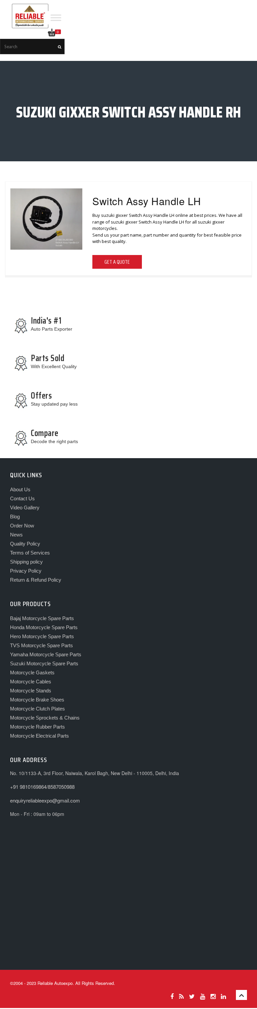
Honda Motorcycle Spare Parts (44, 627)
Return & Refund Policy (35, 580)
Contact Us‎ (22, 498)
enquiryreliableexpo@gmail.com (45, 800)
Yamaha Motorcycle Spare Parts (45, 654)
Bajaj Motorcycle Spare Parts (42, 618)
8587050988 (61, 786)
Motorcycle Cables (30, 681)
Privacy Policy (25, 571)
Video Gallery (24, 507)
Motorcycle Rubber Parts (37, 727)
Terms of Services (30, 553)
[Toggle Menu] (56, 17)
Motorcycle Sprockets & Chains (45, 718)
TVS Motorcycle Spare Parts (41, 645)
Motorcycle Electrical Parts (39, 736)
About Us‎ (20, 489)
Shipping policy (26, 562)
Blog (15, 516)
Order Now (22, 525)
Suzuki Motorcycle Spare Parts (44, 663)
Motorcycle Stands (30, 690)
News (16, 534)
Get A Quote (117, 262)
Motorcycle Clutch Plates (37, 708)
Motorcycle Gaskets (32, 672)
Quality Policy (25, 543)
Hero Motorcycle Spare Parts (42, 636)
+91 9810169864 (28, 786)
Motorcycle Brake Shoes (37, 699)
